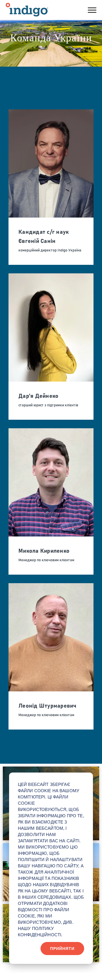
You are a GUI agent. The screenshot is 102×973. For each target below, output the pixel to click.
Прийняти (62, 948)
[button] (92, 9)
